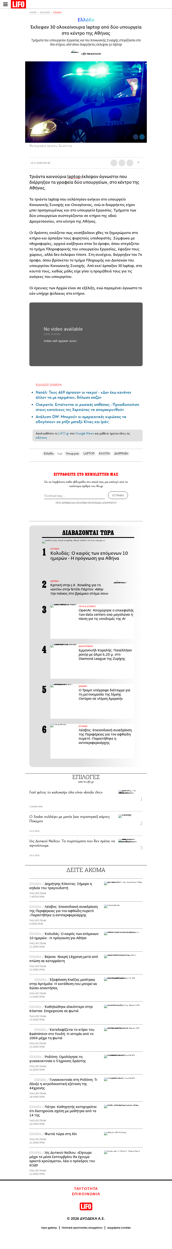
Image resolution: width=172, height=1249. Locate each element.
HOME (32, 12)
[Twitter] (142, 137)
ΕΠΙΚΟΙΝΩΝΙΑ (86, 1194)
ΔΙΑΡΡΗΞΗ (121, 453)
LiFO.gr (63, 433)
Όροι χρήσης (49, 1227)
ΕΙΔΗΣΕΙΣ (45, 12)
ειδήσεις (41, 438)
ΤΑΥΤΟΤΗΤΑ (86, 1189)
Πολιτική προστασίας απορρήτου (82, 1227)
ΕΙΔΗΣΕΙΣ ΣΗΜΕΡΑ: (49, 385)
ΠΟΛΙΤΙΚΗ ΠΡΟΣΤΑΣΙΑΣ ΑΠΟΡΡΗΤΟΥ (96, 502)
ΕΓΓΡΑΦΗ (118, 495)
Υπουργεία (72, 453)
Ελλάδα (57, 12)
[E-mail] (129, 163)
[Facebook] (135, 137)
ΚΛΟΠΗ (104, 453)
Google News (84, 433)
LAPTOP (88, 453)
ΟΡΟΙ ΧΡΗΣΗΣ (63, 502)
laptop (74, 176)
